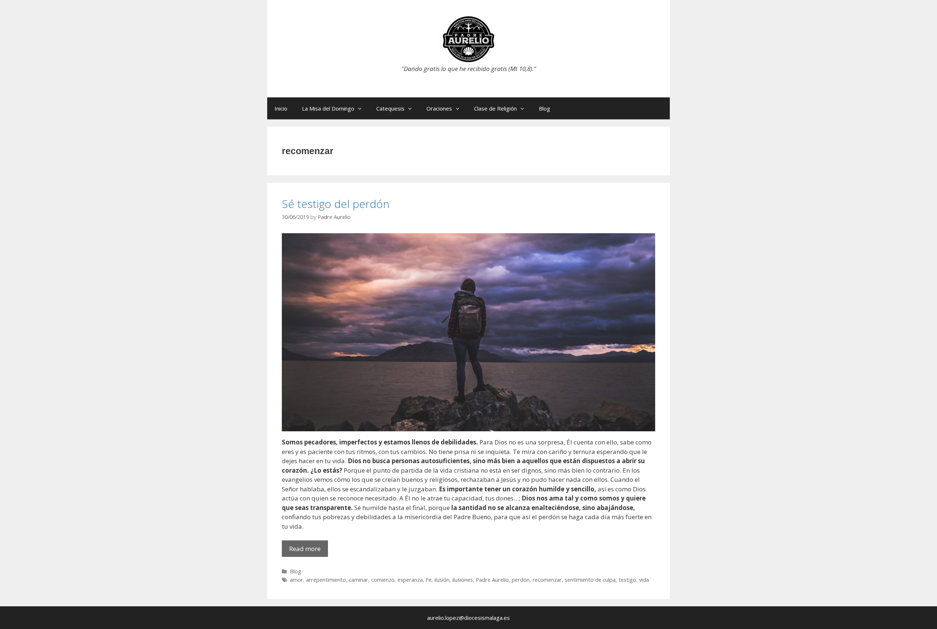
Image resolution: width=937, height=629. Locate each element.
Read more (308, 550)
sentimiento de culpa (590, 579)
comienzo (383, 579)
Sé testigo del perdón (335, 203)
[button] (361, 108)
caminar (358, 579)
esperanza (410, 579)
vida (644, 579)
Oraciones (439, 108)
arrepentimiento (326, 579)
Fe (429, 579)
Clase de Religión (495, 108)
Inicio (281, 108)
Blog (544, 108)
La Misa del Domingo (328, 108)
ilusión (441, 579)
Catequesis (390, 108)
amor (296, 579)
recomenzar (547, 579)
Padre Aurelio (492, 579)
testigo (627, 579)
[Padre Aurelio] (468, 38)
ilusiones (462, 579)
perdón (521, 579)
